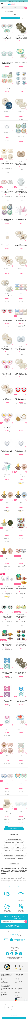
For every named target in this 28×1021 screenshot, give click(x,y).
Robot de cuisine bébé (10, 844)
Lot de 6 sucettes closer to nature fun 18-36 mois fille (21, 645)
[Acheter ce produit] (12, 33)
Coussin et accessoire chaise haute (14, 839)
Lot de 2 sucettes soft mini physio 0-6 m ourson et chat (21, 729)
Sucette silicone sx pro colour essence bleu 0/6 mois (21, 349)
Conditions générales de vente (6, 975)
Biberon (18, 847)
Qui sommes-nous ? (18, 975)
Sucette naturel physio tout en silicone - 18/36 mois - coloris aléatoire (7, 134)
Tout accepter (14, 1017)
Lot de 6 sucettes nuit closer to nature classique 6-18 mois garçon (21, 88)
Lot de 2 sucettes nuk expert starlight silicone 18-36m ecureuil (21, 399)
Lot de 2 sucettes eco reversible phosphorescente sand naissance (7, 349)
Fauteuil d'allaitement (8, 855)
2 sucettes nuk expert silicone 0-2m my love (21, 814)
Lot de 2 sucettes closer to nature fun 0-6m (21, 617)
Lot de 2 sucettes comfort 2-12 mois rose (7, 729)
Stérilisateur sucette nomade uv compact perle (7, 589)
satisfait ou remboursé (7, 911)
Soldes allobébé (17, 983)
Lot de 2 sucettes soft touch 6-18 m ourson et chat (7, 785)
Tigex (15, 871)
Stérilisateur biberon (19, 850)
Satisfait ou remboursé (5, 986)
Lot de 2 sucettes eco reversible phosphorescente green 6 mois (21, 38)
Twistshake (4, 873)
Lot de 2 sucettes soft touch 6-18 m (21, 757)
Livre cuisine (20, 844)
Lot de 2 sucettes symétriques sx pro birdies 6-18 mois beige (7, 295)
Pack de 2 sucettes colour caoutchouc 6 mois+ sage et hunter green (7, 533)
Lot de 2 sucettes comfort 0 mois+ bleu (7, 673)
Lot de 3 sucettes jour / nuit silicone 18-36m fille (7, 374)
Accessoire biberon (6, 852)
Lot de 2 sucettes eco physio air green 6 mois (21, 673)
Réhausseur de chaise (9, 842)
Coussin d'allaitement (20, 855)
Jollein (23, 870)
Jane (19, 870)
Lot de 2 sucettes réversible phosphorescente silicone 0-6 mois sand (21, 374)
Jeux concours (17, 992)
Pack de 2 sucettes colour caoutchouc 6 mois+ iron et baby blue (21, 504)
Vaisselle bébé (5, 847)
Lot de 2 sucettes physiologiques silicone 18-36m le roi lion (21, 533)
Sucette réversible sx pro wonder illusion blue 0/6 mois (21, 192)
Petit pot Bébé (10, 860)
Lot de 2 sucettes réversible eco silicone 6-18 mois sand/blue (7, 113)
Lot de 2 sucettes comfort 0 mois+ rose (7, 701)
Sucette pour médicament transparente (7, 476)
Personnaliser (14, 1013)
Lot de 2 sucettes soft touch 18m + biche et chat (7, 192)
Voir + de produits (14, 828)
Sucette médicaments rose (21, 219)
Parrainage (16, 995)
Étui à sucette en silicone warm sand (7, 245)
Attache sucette (16, 852)
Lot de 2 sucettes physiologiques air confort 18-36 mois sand (21, 245)
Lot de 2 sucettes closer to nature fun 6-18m (21, 589)
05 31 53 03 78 (21, 912)
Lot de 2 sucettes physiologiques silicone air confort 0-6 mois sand (7, 270)
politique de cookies (7, 1010)
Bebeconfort (12, 868)
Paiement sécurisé (18, 997)
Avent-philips (18, 867)
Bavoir (12, 847)
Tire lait (24, 852)
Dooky (15, 870)
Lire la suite (14, 885)
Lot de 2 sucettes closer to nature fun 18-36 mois (7, 645)
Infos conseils (17, 991)
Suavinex (6, 868)
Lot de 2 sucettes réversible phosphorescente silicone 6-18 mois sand (21, 114)
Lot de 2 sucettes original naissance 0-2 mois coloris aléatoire (21, 296)
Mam (24, 867)
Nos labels (3, 991)
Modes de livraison (4, 982)
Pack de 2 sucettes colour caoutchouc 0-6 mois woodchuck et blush (21, 476)
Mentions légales (18, 979)
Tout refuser (14, 1015)
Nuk (2, 868)
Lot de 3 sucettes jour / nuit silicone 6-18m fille (7, 427)
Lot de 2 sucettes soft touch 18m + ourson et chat (21, 785)
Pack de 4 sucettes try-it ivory (7, 163)
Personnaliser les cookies (5, 979)
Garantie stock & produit (5, 985)
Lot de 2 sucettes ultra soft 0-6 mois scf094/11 (7, 88)
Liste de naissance (18, 989)
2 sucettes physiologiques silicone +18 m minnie (7, 321)
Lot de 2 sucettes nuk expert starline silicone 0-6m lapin (7, 63)
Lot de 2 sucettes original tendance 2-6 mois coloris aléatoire (21, 321)
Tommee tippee (21, 871)
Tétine (24, 847)
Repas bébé (18, 860)
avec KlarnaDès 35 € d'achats (21, 899)
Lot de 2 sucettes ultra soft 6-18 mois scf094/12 (7, 220)
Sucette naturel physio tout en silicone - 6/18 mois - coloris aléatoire (21, 451)
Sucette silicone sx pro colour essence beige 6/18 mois (21, 164)
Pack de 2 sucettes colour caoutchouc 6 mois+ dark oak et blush (7, 504)
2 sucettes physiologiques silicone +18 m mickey (7, 617)
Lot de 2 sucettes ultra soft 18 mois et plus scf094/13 (21, 139)
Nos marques (17, 978)
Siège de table (20, 842)
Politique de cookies (4, 981)
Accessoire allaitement (10, 858)
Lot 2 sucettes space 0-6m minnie (21, 561)
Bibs (18, 868)
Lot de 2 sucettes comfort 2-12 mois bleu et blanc (21, 701)
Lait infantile (20, 858)
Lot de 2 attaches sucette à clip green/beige (21, 427)
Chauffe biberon (8, 850)
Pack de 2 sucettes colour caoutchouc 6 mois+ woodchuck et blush (7, 561)
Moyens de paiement (5, 983)
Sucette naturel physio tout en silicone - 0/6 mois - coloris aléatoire (7, 451)
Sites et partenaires (4, 989)
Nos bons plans (17, 977)
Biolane (22, 868)
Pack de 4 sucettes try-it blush (7, 756)
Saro (12, 871)
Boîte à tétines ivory (7, 813)
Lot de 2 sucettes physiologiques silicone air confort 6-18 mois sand (7, 399)
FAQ (2, 995)
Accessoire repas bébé (14, 863)
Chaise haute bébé (14, 836)
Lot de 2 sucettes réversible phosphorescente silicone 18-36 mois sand (21, 270)
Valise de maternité (18, 993)
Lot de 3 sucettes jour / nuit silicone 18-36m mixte (7, 38)
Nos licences (3, 992)
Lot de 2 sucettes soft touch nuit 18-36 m (21, 63)
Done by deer (9, 870)
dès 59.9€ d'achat (7, 898)
